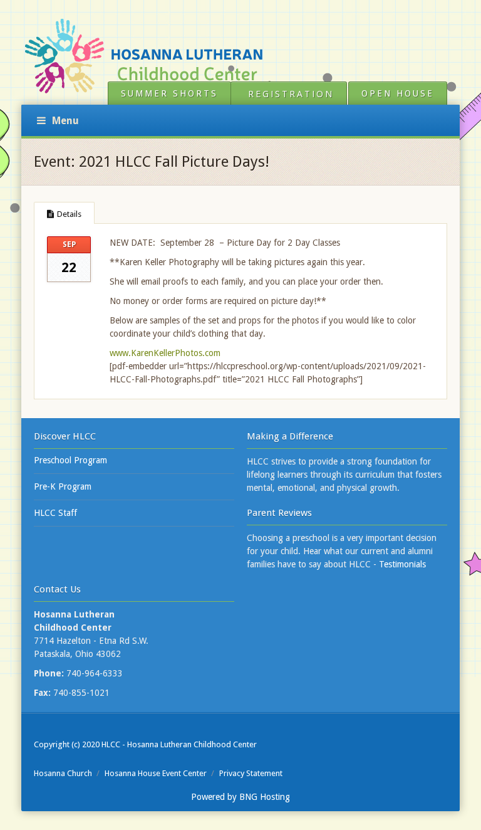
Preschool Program (70, 460)
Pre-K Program (62, 486)
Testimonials (402, 564)
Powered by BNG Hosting (240, 797)
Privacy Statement (250, 773)
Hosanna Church (63, 773)
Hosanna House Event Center (156, 773)
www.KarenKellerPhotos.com (165, 353)
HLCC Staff (55, 513)
